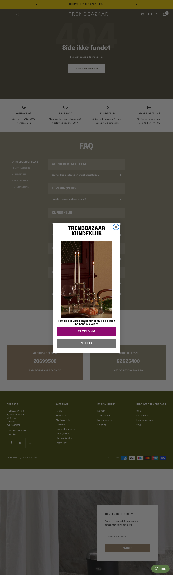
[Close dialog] (116, 227)
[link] (86, 279)
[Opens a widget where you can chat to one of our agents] (160, 569)
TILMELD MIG (86, 331)
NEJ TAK (86, 343)
